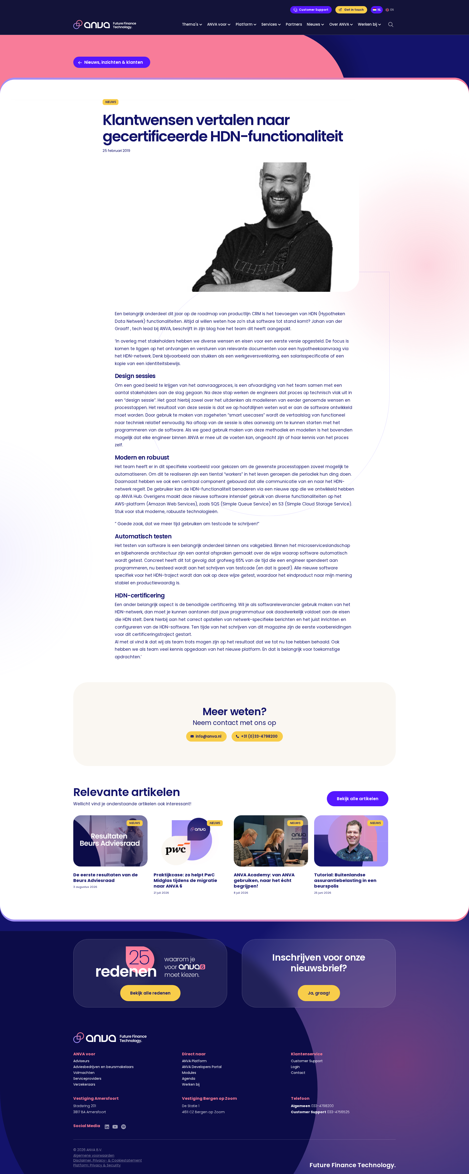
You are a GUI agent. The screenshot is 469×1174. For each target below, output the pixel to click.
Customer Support (313, 10)
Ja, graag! (319, 993)
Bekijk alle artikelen (357, 799)
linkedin (107, 1126)
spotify (123, 1126)
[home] (104, 24)
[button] (192, 24)
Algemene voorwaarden (93, 1155)
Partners (294, 24)
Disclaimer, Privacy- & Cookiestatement (107, 1160)
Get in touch (354, 10)
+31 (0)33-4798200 (259, 736)
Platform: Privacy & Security (97, 1165)
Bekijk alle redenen (150, 993)
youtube (115, 1126)
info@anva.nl (208, 736)
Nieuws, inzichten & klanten (113, 62)
